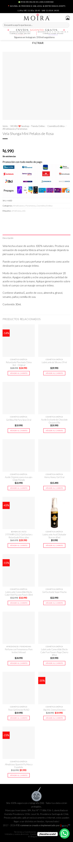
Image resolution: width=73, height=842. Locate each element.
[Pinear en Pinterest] (28, 218)
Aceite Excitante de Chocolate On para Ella (54, 421)
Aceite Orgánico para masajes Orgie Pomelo (18, 478)
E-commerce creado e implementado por (39, 825)
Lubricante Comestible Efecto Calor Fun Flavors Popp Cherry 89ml (54, 652)
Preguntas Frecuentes (48, 832)
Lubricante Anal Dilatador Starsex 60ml (54, 536)
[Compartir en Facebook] (11, 218)
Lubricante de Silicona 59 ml (54, 362)
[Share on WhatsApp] (5, 218)
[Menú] (4, 17)
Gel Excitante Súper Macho (54, 592)
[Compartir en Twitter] (17, 218)
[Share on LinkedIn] (34, 218)
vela (23, 210)
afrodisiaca (16, 210)
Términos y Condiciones (25, 832)
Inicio (5, 126)
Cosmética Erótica (56, 126)
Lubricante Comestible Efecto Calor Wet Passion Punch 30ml (19, 593)
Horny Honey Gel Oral (54, 477)
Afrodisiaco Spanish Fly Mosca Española (18, 766)
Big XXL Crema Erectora (54, 709)
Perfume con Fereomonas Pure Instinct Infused (19, 651)
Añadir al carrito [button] (18, 373)
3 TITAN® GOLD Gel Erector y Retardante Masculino (18, 536)
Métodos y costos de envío (17, 834)
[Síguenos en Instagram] (57, 37)
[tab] (36, 238)
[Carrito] (67, 17)
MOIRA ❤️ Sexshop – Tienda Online (28, 126)
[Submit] (66, 25)
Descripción (8, 238)
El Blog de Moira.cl (37, 836)
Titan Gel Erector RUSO (18, 709)
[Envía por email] (22, 218)
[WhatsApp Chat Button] (64, 833)
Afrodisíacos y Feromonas (15, 128)
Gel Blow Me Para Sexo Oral (18, 419)
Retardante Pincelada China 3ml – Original (19, 364)
